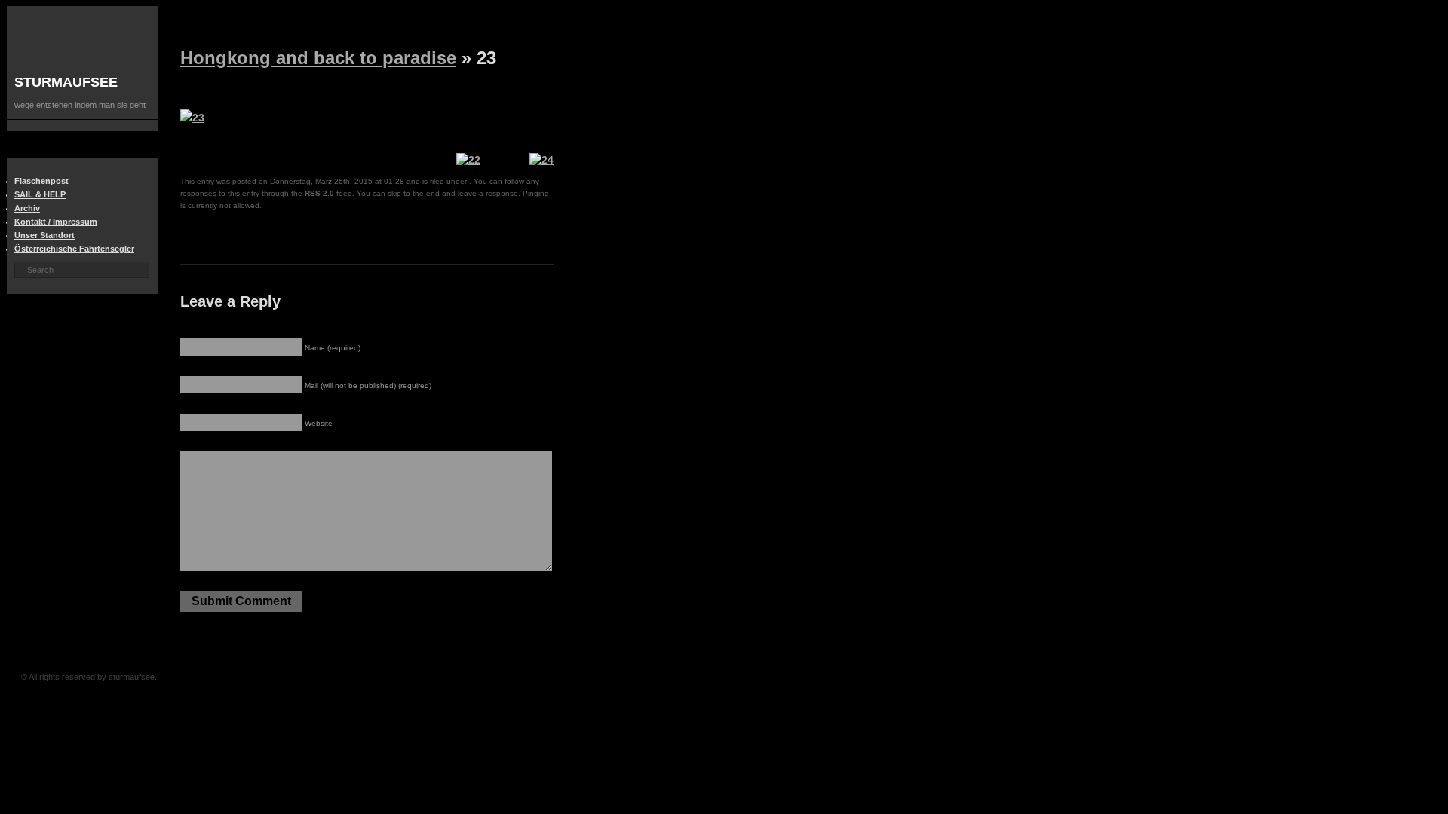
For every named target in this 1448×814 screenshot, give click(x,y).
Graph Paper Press (390, 677)
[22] (468, 160)
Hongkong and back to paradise (318, 57)
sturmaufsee (66, 82)
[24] (541, 160)
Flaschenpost (41, 180)
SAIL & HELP (40, 194)
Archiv (27, 208)
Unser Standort (44, 235)
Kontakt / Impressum (55, 221)
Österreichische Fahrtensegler (74, 248)
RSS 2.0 (319, 193)
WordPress (415, 677)
